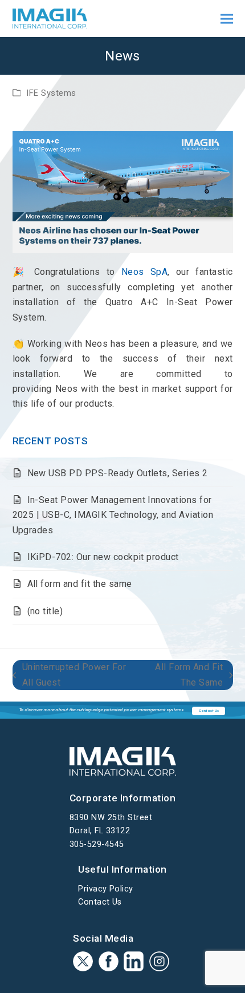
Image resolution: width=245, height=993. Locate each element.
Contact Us (100, 902)
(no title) (45, 611)
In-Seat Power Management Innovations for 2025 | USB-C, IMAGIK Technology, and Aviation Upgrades (113, 515)
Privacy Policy (105, 889)
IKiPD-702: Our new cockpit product (103, 557)
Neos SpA (144, 271)
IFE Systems (51, 93)
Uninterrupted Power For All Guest (69, 676)
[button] (226, 18)
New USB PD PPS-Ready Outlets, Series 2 (117, 473)
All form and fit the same (79, 583)
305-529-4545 (97, 844)
